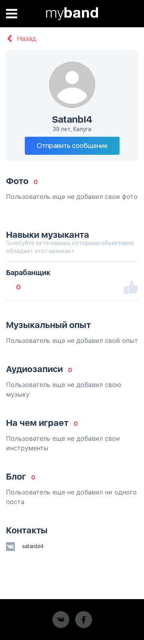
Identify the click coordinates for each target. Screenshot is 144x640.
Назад (26, 39)
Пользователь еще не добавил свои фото (72, 196)
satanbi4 (32, 546)
